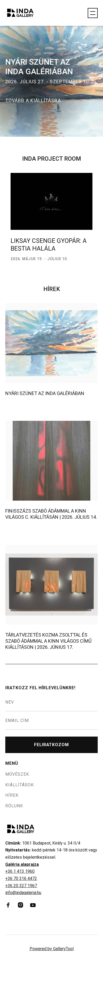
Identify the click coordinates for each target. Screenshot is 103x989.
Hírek (11, 795)
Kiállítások (19, 785)
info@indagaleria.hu (23, 892)
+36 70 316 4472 (21, 878)
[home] (25, 12)
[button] (93, 13)
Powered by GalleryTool (52, 948)
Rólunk (14, 806)
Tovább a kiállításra (33, 100)
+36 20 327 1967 (21, 885)
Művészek (17, 774)
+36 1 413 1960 (20, 871)
